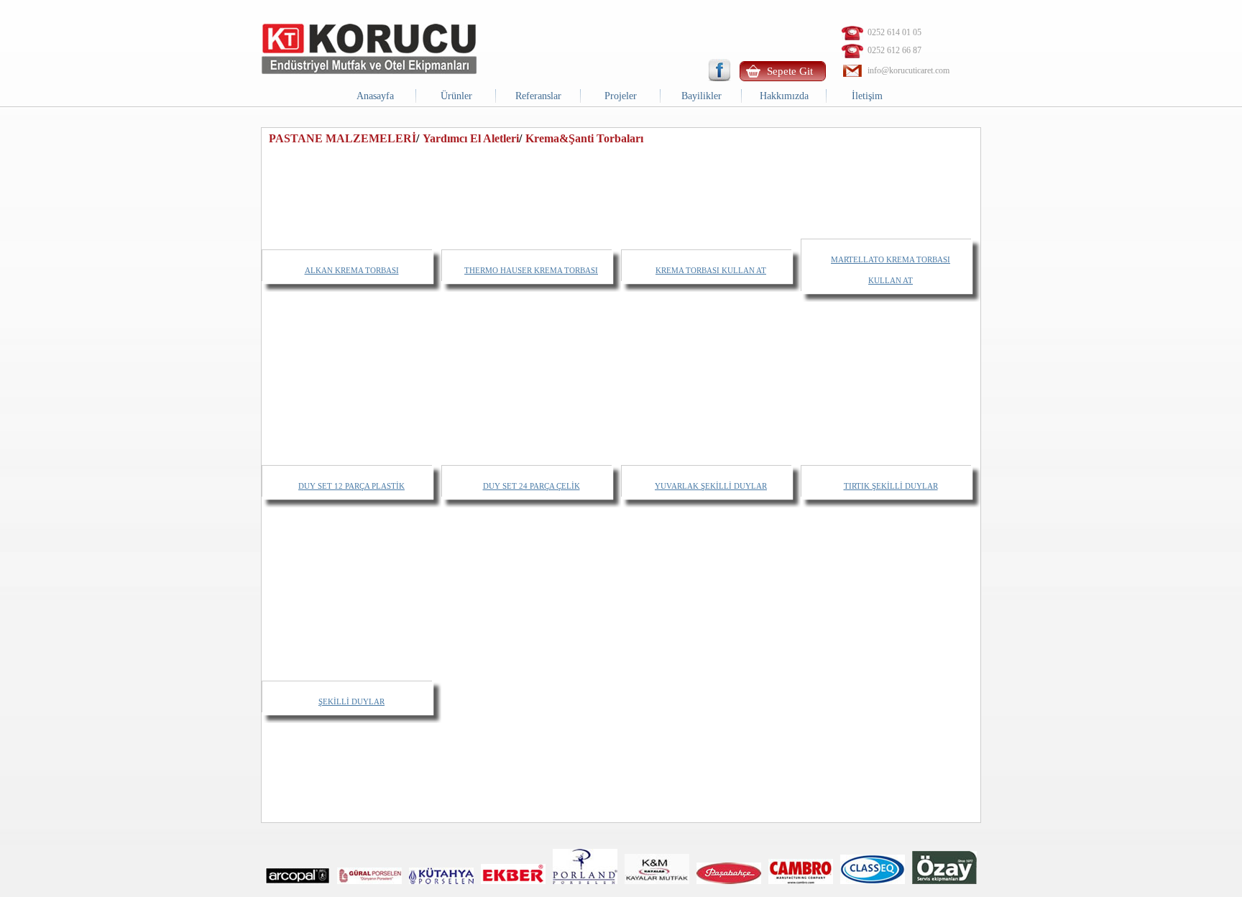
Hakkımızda (784, 96)
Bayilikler (701, 96)
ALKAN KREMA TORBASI (352, 270)
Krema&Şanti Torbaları (584, 138)
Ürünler (456, 96)
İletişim (867, 96)
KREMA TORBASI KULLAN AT (711, 270)
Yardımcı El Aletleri (471, 138)
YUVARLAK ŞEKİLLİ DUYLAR (711, 486)
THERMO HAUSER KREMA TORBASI (531, 270)
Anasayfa (375, 96)
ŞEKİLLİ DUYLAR (351, 701)
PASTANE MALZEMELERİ (342, 138)
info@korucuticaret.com (908, 70)
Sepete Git (790, 71)
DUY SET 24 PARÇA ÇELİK (531, 486)
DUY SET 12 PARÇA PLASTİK (351, 486)
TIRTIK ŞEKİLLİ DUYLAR (891, 486)
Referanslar (538, 96)
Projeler (620, 96)
